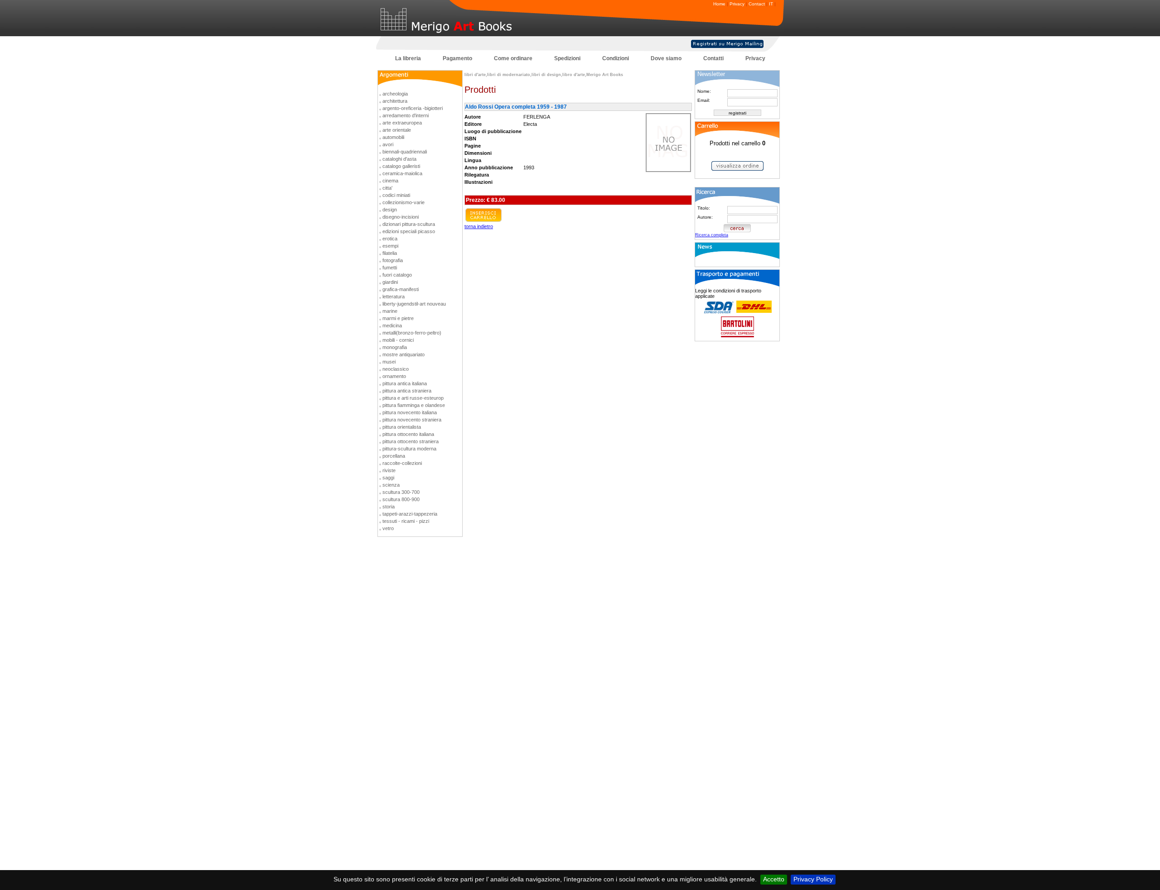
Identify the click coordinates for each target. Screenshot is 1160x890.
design (389, 209)
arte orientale (396, 130)
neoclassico (395, 369)
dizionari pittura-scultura (408, 224)
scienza (391, 485)
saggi (388, 477)
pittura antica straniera (406, 390)
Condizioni (615, 58)
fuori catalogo (397, 275)
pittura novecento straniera (411, 419)
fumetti (389, 267)
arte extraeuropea (402, 122)
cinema (390, 180)
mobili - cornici (398, 340)
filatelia (389, 253)
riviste (389, 470)
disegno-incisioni (400, 217)
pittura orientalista (401, 427)
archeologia (395, 93)
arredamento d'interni (405, 115)
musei (389, 361)
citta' (387, 188)
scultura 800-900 (401, 499)
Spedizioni (567, 58)
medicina (392, 325)
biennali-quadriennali (404, 151)
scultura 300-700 (401, 492)
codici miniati (396, 195)
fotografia (392, 260)
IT (771, 3)
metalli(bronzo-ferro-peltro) (411, 332)
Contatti (713, 58)
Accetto (773, 879)
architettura (394, 101)
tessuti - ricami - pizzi (405, 521)
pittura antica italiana (404, 383)
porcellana (393, 456)
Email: (703, 100)
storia (388, 506)
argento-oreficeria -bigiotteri (412, 108)
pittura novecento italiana (409, 412)
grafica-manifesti (400, 289)
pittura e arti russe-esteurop (413, 398)
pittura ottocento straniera (410, 441)
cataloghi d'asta (399, 159)
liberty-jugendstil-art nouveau (414, 303)
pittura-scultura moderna (409, 448)
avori (387, 144)
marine (389, 311)
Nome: (704, 91)
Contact (757, 3)
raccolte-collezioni (402, 463)
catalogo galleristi (401, 166)
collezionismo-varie (403, 202)
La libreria (408, 58)
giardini (390, 282)
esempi (390, 246)
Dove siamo (666, 58)
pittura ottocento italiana (408, 434)
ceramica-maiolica (402, 173)
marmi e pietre (398, 318)
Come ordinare (513, 58)
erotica (389, 238)
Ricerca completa (711, 235)
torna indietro (478, 226)
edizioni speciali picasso (408, 231)
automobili (393, 137)
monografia (394, 347)
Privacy (737, 3)
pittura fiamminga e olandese (413, 405)
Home (719, 3)
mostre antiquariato (403, 354)
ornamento (394, 376)
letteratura (393, 296)
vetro (388, 528)
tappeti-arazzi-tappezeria (409, 514)
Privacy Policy (813, 879)
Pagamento (457, 58)
